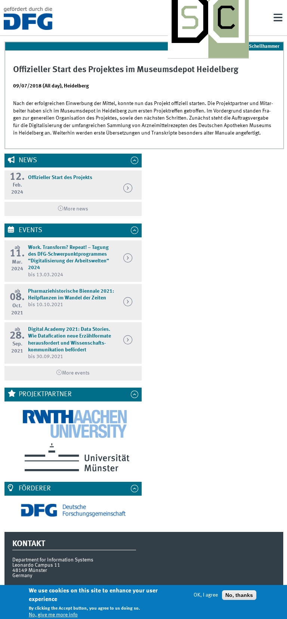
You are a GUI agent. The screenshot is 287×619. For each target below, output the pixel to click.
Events (29, 230)
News (27, 160)
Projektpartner (44, 394)
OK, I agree (206, 595)
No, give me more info (53, 615)
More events (76, 373)
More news (76, 209)
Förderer (34, 488)
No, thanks (239, 595)
